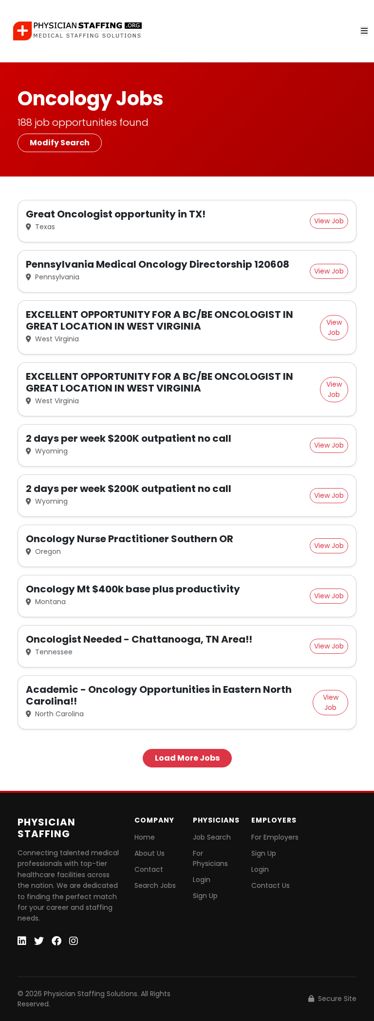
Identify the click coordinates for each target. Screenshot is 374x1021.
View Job (329, 221)
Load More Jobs (187, 758)
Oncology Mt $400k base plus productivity (133, 589)
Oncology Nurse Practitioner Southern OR (129, 539)
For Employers (275, 837)
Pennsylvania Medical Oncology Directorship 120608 (157, 264)
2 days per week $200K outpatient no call (128, 438)
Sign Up (205, 896)
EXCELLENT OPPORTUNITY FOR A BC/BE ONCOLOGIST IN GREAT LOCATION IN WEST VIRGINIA (159, 320)
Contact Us (270, 885)
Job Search (212, 837)
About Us (149, 853)
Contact (148, 869)
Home (144, 837)
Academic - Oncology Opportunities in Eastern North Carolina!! (159, 695)
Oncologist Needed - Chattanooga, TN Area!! (139, 639)
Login (201, 879)
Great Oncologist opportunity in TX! (116, 214)
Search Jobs (155, 885)
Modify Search (60, 142)
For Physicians (210, 858)
